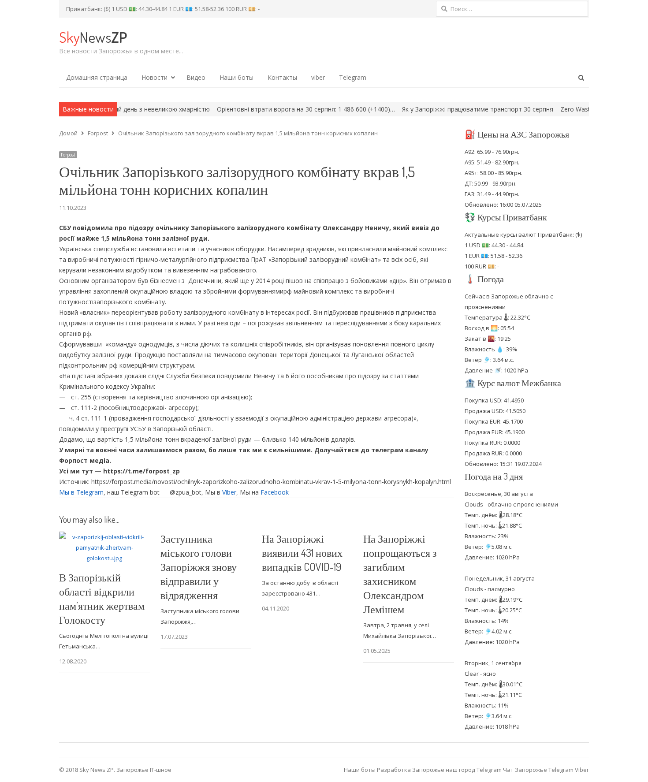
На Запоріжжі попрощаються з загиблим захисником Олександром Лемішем (399, 574)
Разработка (394, 770)
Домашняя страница (96, 77)
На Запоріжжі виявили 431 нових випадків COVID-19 (302, 552)
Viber (229, 492)
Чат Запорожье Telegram (538, 770)
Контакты (282, 77)
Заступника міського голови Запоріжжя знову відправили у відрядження (198, 567)
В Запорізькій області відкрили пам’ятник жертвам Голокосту (102, 598)
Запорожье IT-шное (143, 770)
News (93, 36)
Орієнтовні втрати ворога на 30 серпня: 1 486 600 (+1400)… (277, 109)
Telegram (352, 77)
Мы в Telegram (81, 492)
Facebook (275, 492)
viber (318, 77)
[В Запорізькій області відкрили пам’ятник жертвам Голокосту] (104, 537)
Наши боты (236, 77)
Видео (195, 77)
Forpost (68, 155)
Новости (155, 77)
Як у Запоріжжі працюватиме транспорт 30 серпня (448, 109)
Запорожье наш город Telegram (457, 770)
